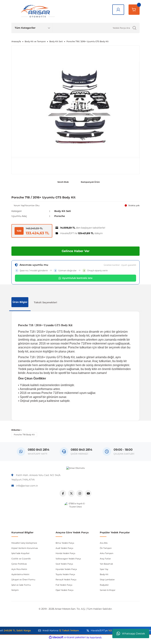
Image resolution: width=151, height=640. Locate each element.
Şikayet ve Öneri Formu (23, 579)
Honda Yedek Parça (65, 553)
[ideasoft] (56, 637)
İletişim (15, 590)
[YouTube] (88, 493)
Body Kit (104, 574)
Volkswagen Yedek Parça (68, 558)
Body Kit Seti (62, 211)
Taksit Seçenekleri (45, 302)
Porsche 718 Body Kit (24, 434)
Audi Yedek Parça (64, 548)
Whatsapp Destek (133, 633)
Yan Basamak (106, 564)
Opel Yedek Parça (64, 590)
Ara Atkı (104, 543)
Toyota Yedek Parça (65, 574)
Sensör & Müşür (107, 590)
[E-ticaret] (75, 637)
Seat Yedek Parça (64, 564)
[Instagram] (79, 493)
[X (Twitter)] (71, 493)
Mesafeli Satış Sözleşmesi (24, 543)
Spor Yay (104, 569)
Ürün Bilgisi (20, 301)
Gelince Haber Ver (75, 251)
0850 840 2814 (81, 449)
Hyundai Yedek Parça (66, 569)
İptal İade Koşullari (20, 553)
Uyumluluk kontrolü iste (77, 277)
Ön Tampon (106, 548)
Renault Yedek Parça (66, 579)
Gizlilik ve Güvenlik (21, 558)
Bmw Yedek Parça (65, 543)
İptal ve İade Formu (21, 585)
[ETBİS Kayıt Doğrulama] (75, 513)
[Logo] (75, 468)
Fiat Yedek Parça (64, 585)
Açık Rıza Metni (19, 569)
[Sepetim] (134, 9)
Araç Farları (105, 558)
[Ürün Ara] (134, 28)
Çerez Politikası (19, 564)
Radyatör (104, 585)
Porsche (59, 216)
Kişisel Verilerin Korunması (24, 548)
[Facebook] (62, 493)
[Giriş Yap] (118, 9)
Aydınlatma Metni (20, 574)
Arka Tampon (106, 553)
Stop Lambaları (107, 579)
